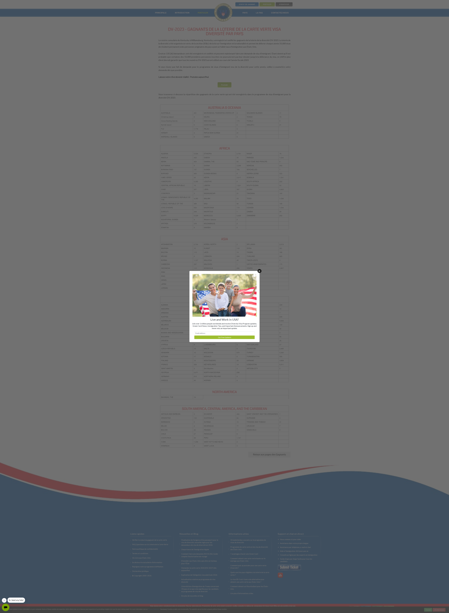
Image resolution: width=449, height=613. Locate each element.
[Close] (259, 271)
